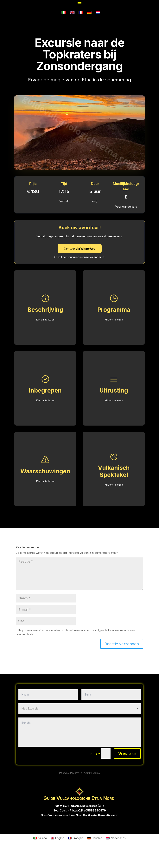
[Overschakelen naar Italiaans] (64, 12)
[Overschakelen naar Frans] (81, 12)
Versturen (127, 753)
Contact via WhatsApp (79, 248)
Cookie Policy (90, 773)
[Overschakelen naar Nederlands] (98, 12)
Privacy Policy (70, 773)
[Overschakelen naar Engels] (72, 12)
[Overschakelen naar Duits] (89, 12)
